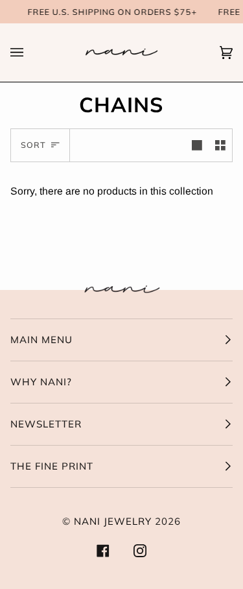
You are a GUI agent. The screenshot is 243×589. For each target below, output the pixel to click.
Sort (33, 144)
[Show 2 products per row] (220, 145)
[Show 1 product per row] (197, 145)
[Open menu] (29, 52)
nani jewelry (113, 521)
